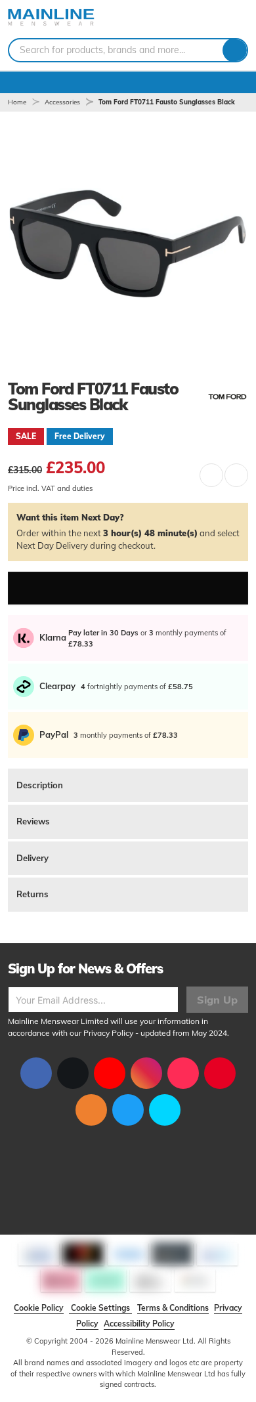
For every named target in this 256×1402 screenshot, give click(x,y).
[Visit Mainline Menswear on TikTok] (183, 1073)
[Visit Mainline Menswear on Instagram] (146, 1073)
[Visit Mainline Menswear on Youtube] (109, 1073)
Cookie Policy (39, 1308)
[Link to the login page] (216, 19)
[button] (211, 475)
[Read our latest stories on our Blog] (91, 1110)
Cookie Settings (100, 1308)
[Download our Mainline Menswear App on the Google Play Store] (165, 1110)
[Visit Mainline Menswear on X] (73, 1073)
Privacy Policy (108, 1033)
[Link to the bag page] (201, 19)
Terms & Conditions (173, 1308)
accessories (62, 102)
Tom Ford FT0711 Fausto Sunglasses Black (166, 102)
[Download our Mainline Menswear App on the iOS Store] (128, 1110)
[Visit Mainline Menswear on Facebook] (36, 1073)
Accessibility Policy (139, 1323)
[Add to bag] (128, 588)
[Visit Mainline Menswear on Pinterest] (220, 1073)
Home (17, 102)
